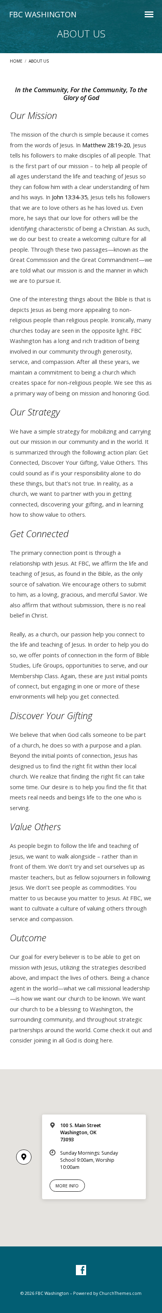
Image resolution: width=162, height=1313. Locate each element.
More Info (67, 1186)
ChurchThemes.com (120, 1293)
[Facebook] (81, 1270)
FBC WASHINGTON (42, 14)
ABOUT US (39, 61)
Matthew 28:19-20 (106, 145)
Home (16, 61)
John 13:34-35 (69, 197)
